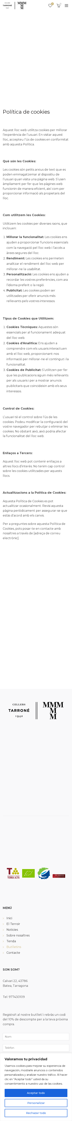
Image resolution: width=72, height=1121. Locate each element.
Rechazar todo (36, 1113)
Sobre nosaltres (18, 935)
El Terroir (13, 924)
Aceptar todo (36, 1093)
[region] (36, 1087)
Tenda (11, 941)
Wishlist (52, 4)
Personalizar (36, 1103)
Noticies (12, 929)
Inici (9, 918)
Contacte (13, 952)
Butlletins (13, 947)
